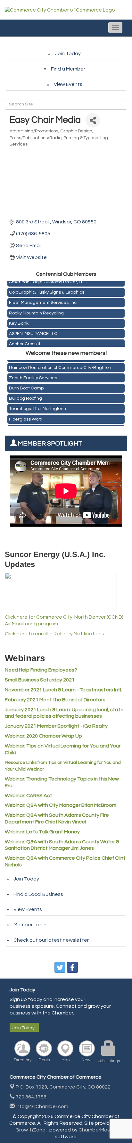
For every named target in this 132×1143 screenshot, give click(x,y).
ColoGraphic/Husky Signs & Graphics (46, 291)
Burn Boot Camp (26, 386)
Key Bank (19, 322)
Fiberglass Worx (25, 417)
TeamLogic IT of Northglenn (37, 407)
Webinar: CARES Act (28, 795)
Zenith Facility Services (33, 376)
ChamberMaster (97, 1129)
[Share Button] (93, 120)
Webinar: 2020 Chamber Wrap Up (43, 735)
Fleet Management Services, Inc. (43, 301)
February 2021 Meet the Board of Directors (55, 699)
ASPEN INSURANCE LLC (33, 332)
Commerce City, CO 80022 (63, 1086)
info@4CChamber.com (41, 1106)
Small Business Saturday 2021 (40, 679)
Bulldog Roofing (25, 397)
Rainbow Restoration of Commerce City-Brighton (60, 366)
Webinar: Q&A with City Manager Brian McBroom (60, 805)
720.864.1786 (30, 1096)
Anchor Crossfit (24, 342)
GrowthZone (30, 1129)
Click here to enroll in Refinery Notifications (54, 633)
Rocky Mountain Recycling (36, 312)
